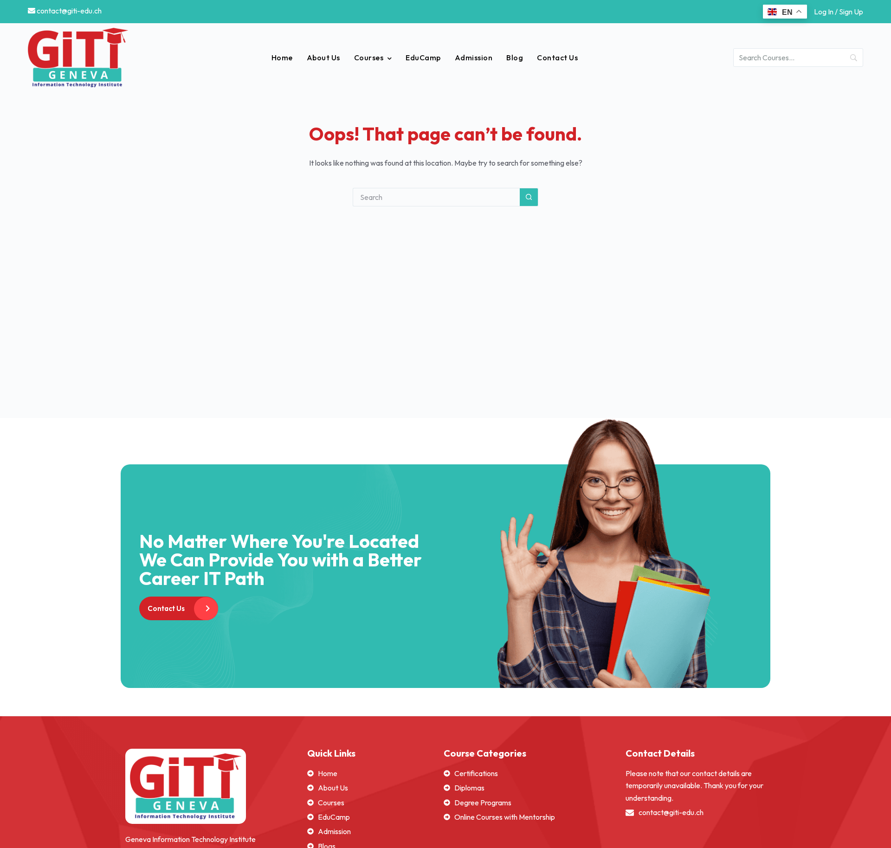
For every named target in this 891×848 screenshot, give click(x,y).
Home (282, 57)
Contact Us (557, 57)
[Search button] (529, 197)
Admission (474, 57)
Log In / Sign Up (838, 11)
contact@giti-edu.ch (68, 10)
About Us (323, 57)
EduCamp (423, 57)
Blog (514, 57)
